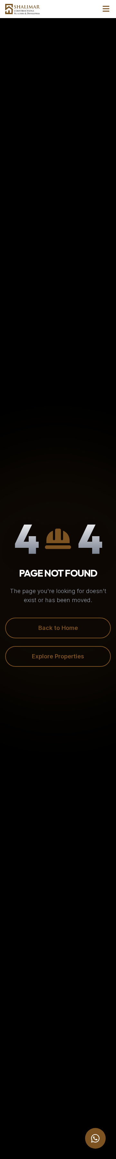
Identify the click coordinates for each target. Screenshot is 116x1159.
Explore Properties (58, 656)
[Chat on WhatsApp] (95, 1138)
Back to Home (58, 627)
